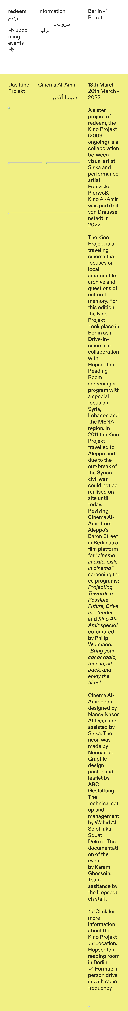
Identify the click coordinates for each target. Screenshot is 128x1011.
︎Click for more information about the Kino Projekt (102, 924)
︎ (11, 30)
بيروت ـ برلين (54, 27)
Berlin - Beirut (96, 14)
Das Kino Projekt (18, 88)
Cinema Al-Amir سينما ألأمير (58, 91)
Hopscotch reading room (103, 953)
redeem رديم (17, 14)
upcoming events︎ (17, 40)
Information (51, 11)
